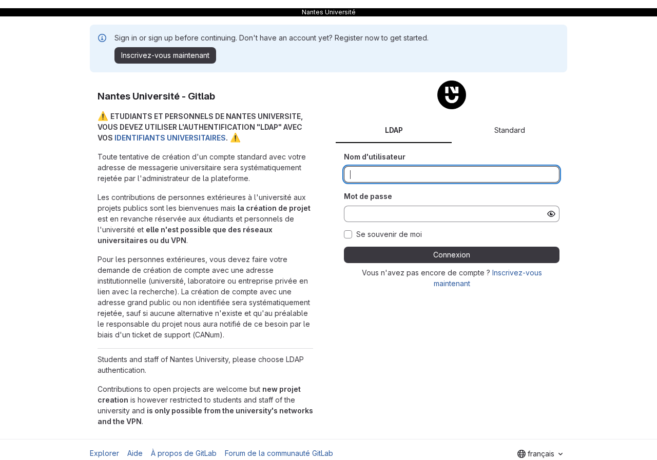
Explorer (104, 453)
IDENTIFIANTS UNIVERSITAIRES (170, 137)
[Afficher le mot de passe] (551, 214)
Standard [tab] (509, 130)
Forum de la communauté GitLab (279, 453)
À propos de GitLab (184, 453)
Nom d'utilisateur (374, 156)
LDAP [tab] (394, 130)
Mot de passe (368, 196)
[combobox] (540, 454)
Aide (135, 453)
